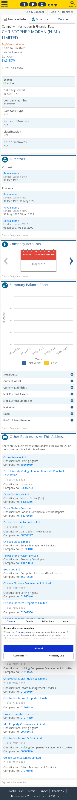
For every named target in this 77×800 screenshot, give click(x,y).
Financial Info (17, 19)
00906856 (27, 751)
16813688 (27, 576)
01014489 (27, 717)
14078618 (27, 515)
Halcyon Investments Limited (20, 714)
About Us (38, 796)
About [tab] (66, 621)
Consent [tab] (11, 621)
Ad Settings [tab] (48, 621)
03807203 (27, 488)
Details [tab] (29, 621)
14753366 (27, 501)
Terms (31, 791)
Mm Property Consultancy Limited (24, 724)
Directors (42, 19)
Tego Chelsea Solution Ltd (19, 508)
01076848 (27, 770)
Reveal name (11, 173)
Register (67, 12)
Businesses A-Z (20, 796)
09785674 (27, 731)
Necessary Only (56, 656)
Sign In (54, 12)
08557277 (27, 535)
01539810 (27, 549)
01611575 (27, 672)
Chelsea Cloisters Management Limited (27, 583)
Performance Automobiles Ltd (21, 522)
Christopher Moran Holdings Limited (25, 678)
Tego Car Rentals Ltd (16, 494)
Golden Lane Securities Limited (22, 757)
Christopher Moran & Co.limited (22, 738)
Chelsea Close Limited (16, 541)
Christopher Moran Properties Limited (26, 698)
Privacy (43, 791)
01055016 (27, 691)
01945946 (27, 596)
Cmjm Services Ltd (14, 457)
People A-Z (58, 791)
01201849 (27, 707)
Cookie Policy (16, 791)
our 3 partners (19, 632)
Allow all (38, 648)
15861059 (27, 464)
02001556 (27, 612)
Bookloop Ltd (11, 569)
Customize (18, 656)
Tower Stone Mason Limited (20, 555)
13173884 (27, 563)
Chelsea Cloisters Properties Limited (25, 603)
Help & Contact (34, 12)
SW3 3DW (8, 61)
